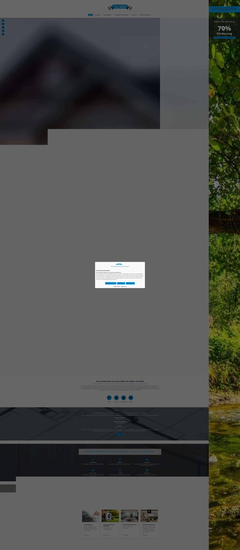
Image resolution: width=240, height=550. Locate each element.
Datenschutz (117, 286)
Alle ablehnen (121, 283)
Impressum (123, 286)
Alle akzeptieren (130, 283)
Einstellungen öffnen (111, 283)
